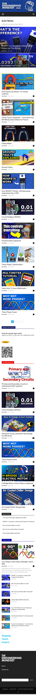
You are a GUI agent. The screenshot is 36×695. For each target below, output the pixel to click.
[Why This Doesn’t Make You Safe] (14, 64)
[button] (3, 14)
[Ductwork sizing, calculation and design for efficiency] (18, 424)
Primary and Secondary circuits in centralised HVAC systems (15, 385)
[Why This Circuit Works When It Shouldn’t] (6, 594)
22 (33, 438)
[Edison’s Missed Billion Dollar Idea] (6, 602)
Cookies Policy (12, 689)
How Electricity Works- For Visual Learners (22, 616)
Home (3, 18)
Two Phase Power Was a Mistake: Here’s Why (14, 517)
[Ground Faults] (18, 157)
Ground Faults (7, 167)
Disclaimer (5, 689)
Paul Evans (4, 51)
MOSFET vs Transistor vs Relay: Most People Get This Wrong (18, 521)
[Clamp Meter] (18, 133)
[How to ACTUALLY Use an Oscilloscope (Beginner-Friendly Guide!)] (6, 610)
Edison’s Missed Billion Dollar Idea (11, 533)
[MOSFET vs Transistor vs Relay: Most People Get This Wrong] (18, 40)
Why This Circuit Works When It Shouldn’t (13, 529)
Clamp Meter (7, 143)
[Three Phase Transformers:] (18, 254)
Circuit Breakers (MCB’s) (11, 217)
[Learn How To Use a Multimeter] (18, 278)
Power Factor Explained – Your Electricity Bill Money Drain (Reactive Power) (18, 119)
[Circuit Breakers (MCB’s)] (18, 207)
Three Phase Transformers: (12, 265)
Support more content (8, 327)
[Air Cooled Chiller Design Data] (18, 497)
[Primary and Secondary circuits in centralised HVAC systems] (18, 374)
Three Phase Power (9, 312)
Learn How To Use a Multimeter (14, 288)
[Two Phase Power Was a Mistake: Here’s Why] (18, 552)
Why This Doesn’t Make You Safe (11, 525)
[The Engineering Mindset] (18, 6)
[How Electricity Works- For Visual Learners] (18, 82)
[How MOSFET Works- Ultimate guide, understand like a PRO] (18, 181)
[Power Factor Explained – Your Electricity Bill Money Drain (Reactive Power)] (18, 107)
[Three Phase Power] (18, 302)
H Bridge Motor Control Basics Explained (17, 483)
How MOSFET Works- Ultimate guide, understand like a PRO (16, 192)
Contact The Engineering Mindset (25, 689)
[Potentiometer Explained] (18, 231)
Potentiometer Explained (11, 241)
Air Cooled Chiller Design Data (13, 507)
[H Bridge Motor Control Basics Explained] (18, 473)
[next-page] (22, 321)
